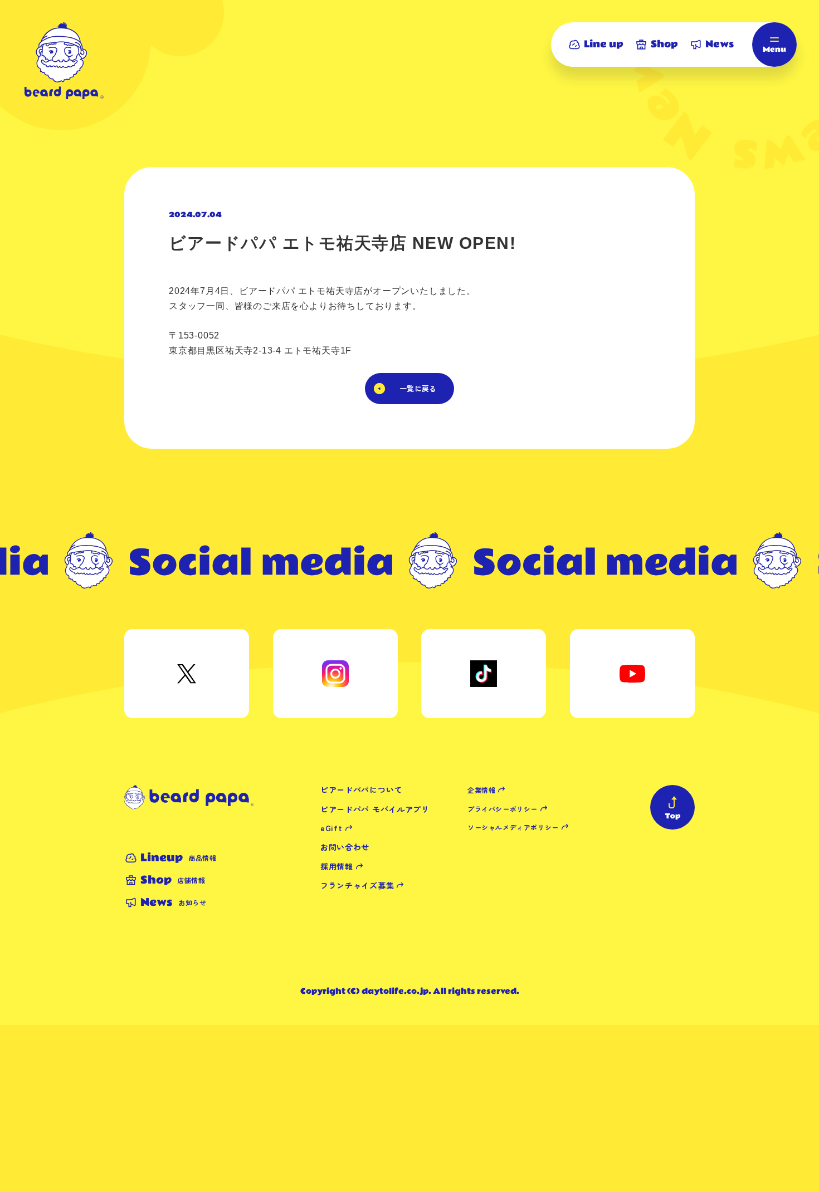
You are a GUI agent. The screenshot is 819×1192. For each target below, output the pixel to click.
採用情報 (336, 866)
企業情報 (481, 789)
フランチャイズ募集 (357, 885)
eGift (331, 827)
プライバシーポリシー (502, 808)
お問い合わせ (344, 846)
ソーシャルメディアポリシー (513, 827)
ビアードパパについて (361, 789)
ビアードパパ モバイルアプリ (375, 809)
